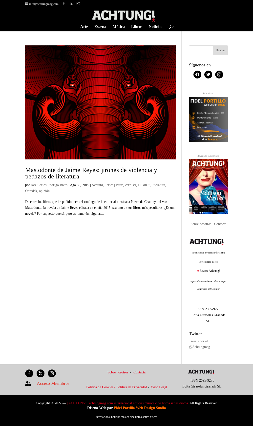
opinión (44, 191)
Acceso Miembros (53, 383)
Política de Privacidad (131, 387)
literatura (158, 185)
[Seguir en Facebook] (29, 373)
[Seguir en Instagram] (52, 373)
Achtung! (98, 185)
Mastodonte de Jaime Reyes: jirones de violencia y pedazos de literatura (91, 173)
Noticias (155, 27)
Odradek (31, 191)
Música (119, 27)
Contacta (220, 224)
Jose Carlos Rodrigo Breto (49, 185)
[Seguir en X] (40, 373)
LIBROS (144, 185)
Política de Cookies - (101, 387)
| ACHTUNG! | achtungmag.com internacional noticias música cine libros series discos (127, 403)
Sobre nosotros (201, 224)
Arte (84, 27)
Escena (100, 27)
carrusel (130, 185)
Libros (136, 27)
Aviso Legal (158, 387)
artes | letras (115, 185)
